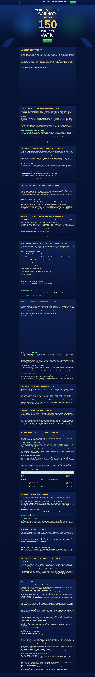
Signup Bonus (49, 1)
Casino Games (54, 1)
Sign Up (47, 40)
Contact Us (66, 1)
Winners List (60, 1)
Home (44, 1)
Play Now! (73, 2)
